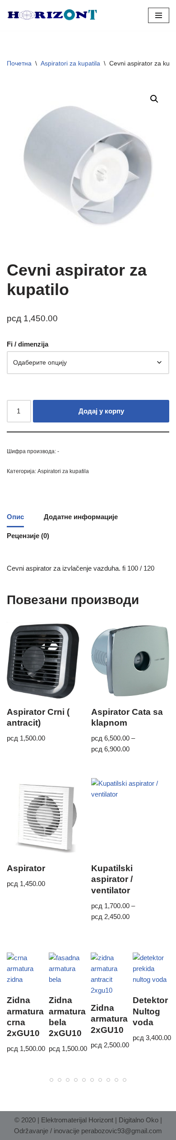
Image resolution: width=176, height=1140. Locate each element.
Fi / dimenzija (27, 344)
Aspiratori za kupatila (70, 63)
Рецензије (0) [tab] (28, 536)
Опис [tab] (15, 517)
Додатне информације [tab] (81, 517)
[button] (154, 99)
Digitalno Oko (138, 1120)
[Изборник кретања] (158, 15)
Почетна (19, 63)
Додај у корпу (101, 411)
